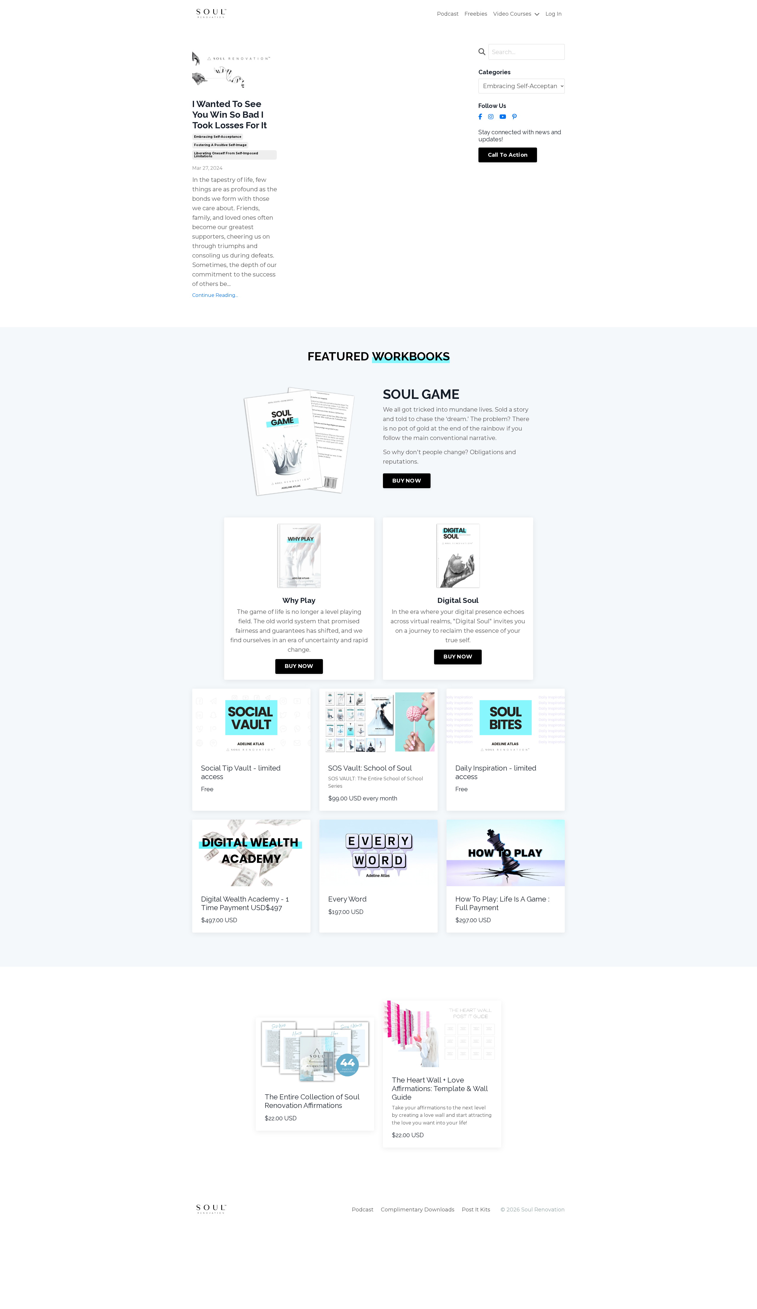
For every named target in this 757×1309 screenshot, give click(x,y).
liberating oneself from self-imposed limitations (226, 154)
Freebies (476, 14)
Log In (554, 14)
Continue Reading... (215, 295)
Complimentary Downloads (417, 1209)
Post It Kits (476, 1209)
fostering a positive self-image (220, 145)
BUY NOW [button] (406, 481)
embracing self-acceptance (217, 137)
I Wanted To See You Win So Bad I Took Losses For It (229, 114)
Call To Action (508, 155)
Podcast (448, 14)
